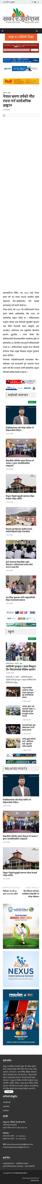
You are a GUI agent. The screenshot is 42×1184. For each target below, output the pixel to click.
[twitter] (38, 2)
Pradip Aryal (35, 1180)
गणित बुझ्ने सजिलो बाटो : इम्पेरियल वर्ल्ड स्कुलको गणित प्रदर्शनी (29, 742)
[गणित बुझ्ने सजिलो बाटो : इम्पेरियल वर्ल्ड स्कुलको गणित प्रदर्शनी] (13, 739)
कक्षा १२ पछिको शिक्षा (21, 37)
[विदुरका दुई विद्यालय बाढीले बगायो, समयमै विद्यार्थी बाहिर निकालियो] (21, 526)
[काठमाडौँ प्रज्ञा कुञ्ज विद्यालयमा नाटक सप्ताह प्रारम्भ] (13, 725)
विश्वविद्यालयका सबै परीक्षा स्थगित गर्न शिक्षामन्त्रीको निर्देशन (20, 429)
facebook (6, 1102)
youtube (6, 1106)
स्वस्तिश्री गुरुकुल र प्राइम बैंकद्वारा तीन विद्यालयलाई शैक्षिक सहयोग (21, 668)
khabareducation (21, 1173)
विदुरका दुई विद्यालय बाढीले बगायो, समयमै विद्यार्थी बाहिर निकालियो (19, 530)
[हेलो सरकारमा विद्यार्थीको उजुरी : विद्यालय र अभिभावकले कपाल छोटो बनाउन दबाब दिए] (21, 559)
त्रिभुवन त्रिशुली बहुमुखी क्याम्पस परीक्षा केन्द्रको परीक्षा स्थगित (20, 497)
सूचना (9, 93)
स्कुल (21, 663)
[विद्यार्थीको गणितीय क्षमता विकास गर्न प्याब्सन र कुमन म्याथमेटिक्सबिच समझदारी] (21, 458)
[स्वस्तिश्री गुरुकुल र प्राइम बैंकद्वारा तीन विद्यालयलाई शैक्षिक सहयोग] (21, 643)
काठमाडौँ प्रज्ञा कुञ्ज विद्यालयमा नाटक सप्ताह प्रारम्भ (28, 728)
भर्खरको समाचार (10, 663)
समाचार (5, 93)
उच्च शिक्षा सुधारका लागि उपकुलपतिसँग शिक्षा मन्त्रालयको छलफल (20, 599)
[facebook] (32, 2)
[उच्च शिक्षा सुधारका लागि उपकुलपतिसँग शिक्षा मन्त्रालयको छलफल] (21, 594)
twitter (6, 1110)
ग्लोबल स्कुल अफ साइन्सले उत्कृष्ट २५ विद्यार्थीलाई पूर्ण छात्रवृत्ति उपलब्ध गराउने (28, 711)
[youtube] (35, 2)
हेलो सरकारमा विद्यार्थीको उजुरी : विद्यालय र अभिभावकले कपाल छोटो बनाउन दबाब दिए (19, 564)
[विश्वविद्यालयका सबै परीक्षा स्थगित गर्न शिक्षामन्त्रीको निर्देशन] (21, 425)
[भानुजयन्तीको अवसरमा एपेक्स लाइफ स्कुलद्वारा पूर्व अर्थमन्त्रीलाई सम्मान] (13, 688)
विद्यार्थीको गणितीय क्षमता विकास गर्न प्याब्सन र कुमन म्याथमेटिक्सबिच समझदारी (20, 463)
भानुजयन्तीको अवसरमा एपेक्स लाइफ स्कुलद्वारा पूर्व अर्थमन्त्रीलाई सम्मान (28, 692)
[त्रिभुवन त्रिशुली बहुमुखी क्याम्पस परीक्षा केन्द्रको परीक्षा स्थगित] (21, 493)
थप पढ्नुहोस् (8, 1092)
